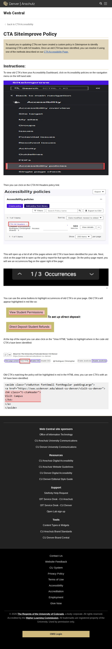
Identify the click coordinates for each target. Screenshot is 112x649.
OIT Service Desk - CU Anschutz (56, 499)
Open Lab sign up (56, 511)
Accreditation (56, 591)
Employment (56, 597)
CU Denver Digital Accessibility (56, 473)
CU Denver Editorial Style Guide (56, 479)
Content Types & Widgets (56, 525)
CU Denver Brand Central (56, 537)
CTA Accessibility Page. (56, 52)
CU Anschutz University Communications (56, 440)
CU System (56, 567)
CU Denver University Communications (56, 447)
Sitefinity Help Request (56, 493)
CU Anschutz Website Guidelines (56, 467)
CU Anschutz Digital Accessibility (56, 460)
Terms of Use (56, 579)
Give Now (56, 603)
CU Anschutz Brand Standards (56, 531)
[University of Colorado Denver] (12, 4)
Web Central (14, 13)
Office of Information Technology (56, 434)
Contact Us (56, 555)
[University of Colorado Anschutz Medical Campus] (27, 4)
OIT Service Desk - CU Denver (56, 505)
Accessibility (56, 585)
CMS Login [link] (56, 634)
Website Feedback (56, 561)
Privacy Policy (56, 573)
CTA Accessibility (24, 24)
